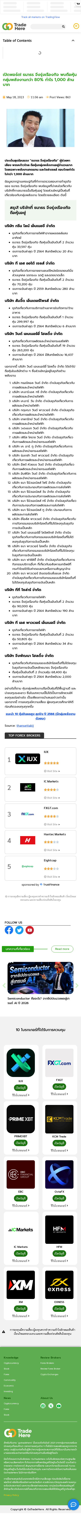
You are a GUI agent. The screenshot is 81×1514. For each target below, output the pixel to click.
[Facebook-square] (42, 1405)
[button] (73, 40)
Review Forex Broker (50, 1368)
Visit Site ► (54, 771)
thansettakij (25, 725)
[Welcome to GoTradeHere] (14, 26)
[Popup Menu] (76, 26)
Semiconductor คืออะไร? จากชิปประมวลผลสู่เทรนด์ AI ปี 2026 (39, 1000)
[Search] (63, 26)
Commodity (10, 1379)
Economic (9, 1385)
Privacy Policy (11, 1495)
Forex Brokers (47, 1362)
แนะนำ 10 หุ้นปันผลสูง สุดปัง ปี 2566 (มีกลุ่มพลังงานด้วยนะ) (40, 716)
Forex (6, 1374)
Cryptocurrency (11, 1362)
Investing (8, 1391)
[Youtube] (58, 1405)
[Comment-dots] (73, 1504)
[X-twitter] (50, 1405)
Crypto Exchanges (49, 1374)
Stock (6, 1368)
